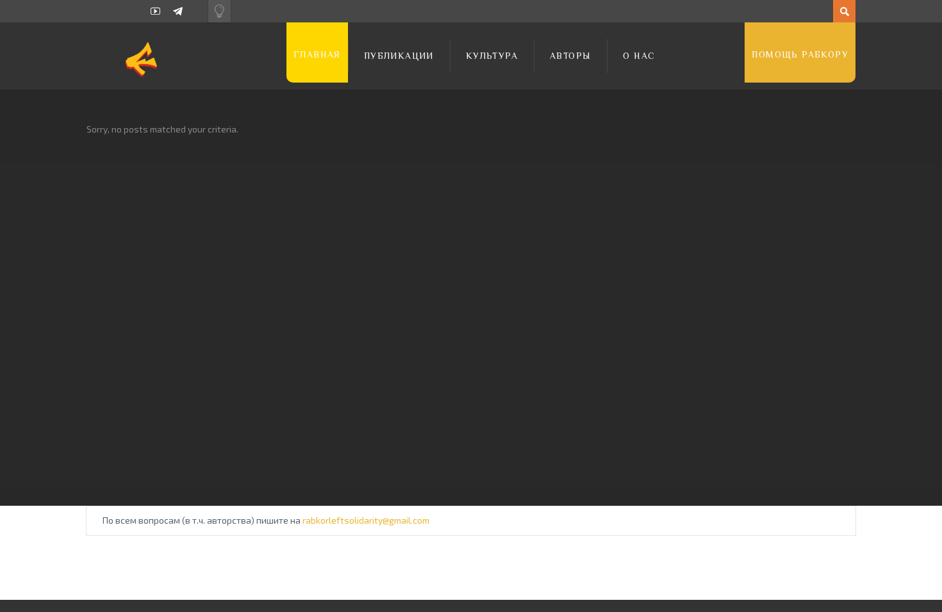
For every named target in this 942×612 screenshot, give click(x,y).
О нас (639, 56)
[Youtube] (155, 11)
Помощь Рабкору (800, 54)
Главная (317, 54)
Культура (492, 56)
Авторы (570, 56)
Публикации (399, 56)
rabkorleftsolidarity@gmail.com (365, 520)
